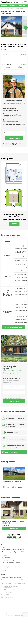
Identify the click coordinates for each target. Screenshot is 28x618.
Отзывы (13, 566)
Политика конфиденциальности (14, 613)
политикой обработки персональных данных (12, 398)
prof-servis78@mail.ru (14, 538)
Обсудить (14, 223)
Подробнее (14, 528)
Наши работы (5, 566)
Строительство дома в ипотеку (11, 562)
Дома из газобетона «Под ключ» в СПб (13, 549)
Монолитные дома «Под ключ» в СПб (13, 552)
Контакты (20, 566)
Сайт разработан (14, 615)
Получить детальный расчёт (13, 327)
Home (2, 6)
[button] (26, 28)
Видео (4, 570)
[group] (11, 26)
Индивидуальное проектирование (12, 560)
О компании (4, 555)
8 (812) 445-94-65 (18, 2)
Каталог (3, 547)
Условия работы (6, 557)
